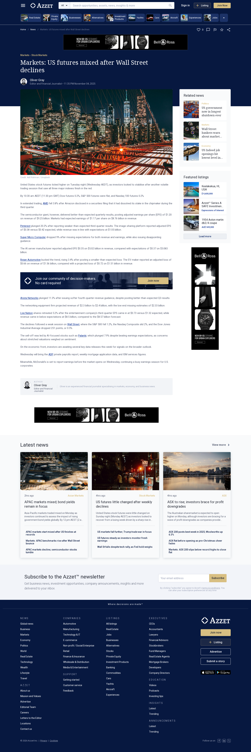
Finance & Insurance (74, 656)
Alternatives (112, 645)
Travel (23, 678)
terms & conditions (211, 588)
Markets (205, 125)
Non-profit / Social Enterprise (78, 645)
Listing (204, 5)
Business (25, 629)
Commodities (113, 673)
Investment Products (117, 662)
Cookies (54, 740)
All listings (111, 623)
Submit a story (216, 661)
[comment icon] (208, 30)
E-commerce (70, 640)
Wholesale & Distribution (76, 662)
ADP (50, 354)
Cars (108, 678)
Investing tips (156, 696)
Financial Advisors (158, 640)
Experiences (112, 694)
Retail (66, 651)
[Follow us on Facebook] (219, 740)
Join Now (222, 5)
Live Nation (26, 313)
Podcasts (154, 690)
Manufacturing (71, 629)
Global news (26, 623)
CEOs (152, 623)
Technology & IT (71, 634)
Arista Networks (29, 298)
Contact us (26, 729)
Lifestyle (25, 673)
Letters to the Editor (31, 718)
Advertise (25, 701)
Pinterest (25, 225)
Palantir (82, 335)
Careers (24, 712)
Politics (205, 103)
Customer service (72, 685)
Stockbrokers (156, 645)
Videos (152, 685)
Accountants (156, 629)
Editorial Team (28, 707)
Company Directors (159, 673)
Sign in (185, 5)
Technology (26, 662)
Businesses (112, 640)
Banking (110, 667)
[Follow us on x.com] (229, 740)
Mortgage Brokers (159, 662)
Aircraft (110, 689)
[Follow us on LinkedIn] (224, 740)
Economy (206, 146)
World (23, 651)
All (62, 5)
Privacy (43, 740)
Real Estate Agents (159, 656)
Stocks (110, 651)
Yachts (110, 683)
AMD (45, 203)
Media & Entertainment (75, 667)
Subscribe (218, 578)
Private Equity (113, 656)
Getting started (71, 679)
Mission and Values (30, 696)
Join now (153, 280)
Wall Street (73, 324)
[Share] (229, 30)
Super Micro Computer (33, 237)
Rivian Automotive (30, 259)
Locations (25, 723)
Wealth (24, 667)
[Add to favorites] (222, 30)
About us (25, 690)
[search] (170, 5)
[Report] (215, 30)
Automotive (69, 623)
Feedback (68, 690)
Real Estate (26, 656)
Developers (155, 667)
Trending (154, 714)
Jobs (108, 634)
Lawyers (153, 634)
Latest (152, 708)
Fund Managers (157, 651)
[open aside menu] (23, 5)
